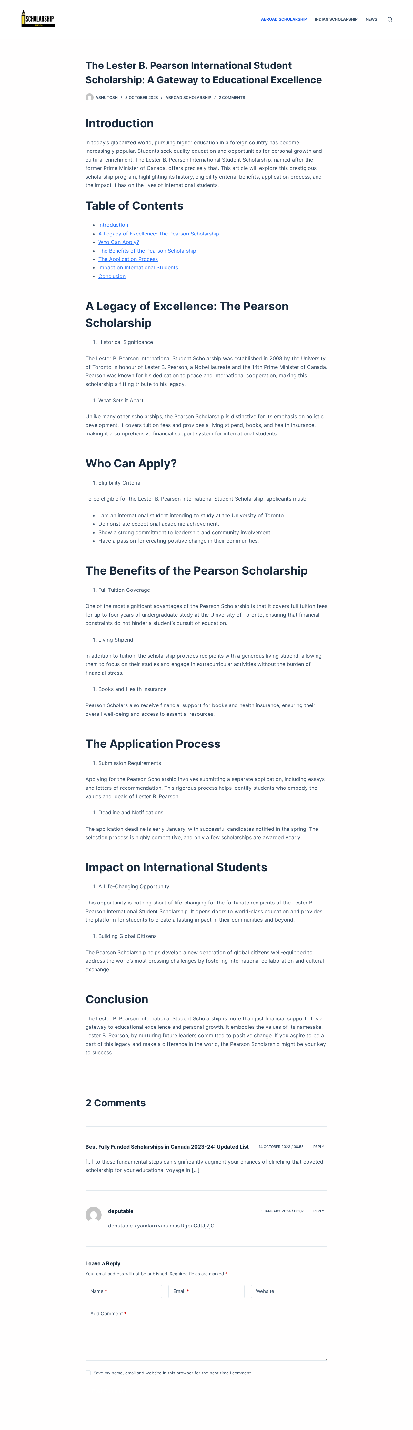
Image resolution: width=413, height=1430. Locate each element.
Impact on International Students (138, 267)
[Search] (390, 19)
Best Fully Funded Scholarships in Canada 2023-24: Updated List (167, 1146)
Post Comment (109, 1391)
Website (265, 1291)
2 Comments (232, 97)
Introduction (113, 225)
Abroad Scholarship (284, 19)
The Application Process (128, 259)
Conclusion (112, 276)
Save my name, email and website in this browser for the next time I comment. (173, 1372)
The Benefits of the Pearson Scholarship (147, 250)
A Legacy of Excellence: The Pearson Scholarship (158, 233)
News (371, 19)
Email (181, 1291)
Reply (318, 1146)
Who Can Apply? (118, 242)
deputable (121, 1211)
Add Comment (108, 1313)
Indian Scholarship (336, 19)
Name (98, 1291)
